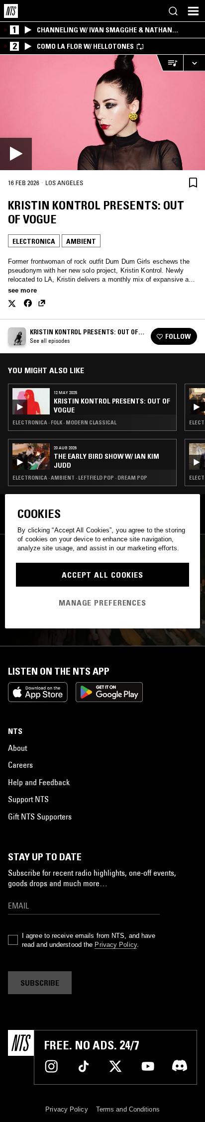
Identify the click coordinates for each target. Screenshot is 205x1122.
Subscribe (39, 983)
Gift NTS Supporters (40, 816)
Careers (20, 765)
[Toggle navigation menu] (193, 11)
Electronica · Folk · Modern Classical (64, 422)
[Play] (102, 112)
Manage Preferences (102, 603)
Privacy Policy (115, 944)
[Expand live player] (194, 63)
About (17, 748)
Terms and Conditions (128, 1109)
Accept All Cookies (102, 575)
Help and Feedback (39, 782)
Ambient (81, 241)
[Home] (11, 11)
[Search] (173, 11)
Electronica (33, 241)
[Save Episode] (193, 182)
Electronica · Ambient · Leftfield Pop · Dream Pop (79, 477)
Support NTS (28, 799)
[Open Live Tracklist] (169, 63)
